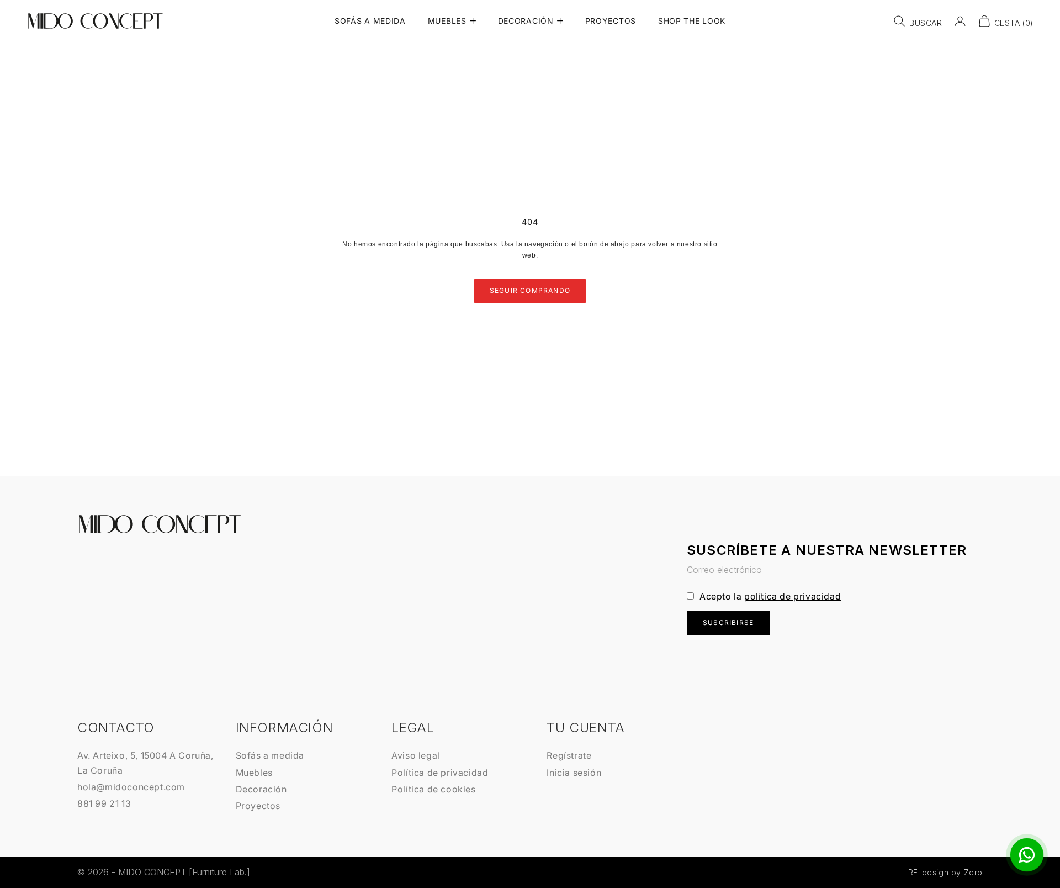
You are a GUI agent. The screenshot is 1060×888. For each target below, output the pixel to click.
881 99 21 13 (104, 803)
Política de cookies (433, 789)
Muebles (254, 772)
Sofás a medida (270, 755)
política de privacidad (792, 596)
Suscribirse (728, 622)
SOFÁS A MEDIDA (370, 20)
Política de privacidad (439, 772)
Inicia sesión (574, 772)
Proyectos (258, 805)
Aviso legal (415, 755)
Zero (973, 872)
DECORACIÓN (526, 20)
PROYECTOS (610, 20)
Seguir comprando (530, 290)
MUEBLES (447, 20)
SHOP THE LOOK (691, 20)
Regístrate (569, 755)
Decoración (261, 789)
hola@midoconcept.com (131, 786)
